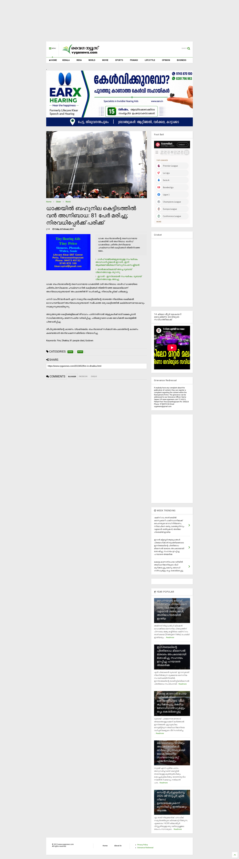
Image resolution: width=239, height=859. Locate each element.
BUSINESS (181, 60)
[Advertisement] (119, 22)
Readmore (170, 637)
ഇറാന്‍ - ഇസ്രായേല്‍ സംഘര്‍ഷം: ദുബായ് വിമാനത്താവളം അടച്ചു (118, 278)
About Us (118, 846)
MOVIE (105, 60)
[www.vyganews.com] (81, 55)
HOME (54, 60)
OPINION (166, 60)
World (68, 202)
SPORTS (119, 60)
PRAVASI (134, 60)
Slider (58, 202)
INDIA (79, 60)
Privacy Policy (142, 845)
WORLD (92, 60)
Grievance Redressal (145, 848)
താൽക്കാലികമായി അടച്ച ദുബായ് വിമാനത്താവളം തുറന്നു (113, 271)
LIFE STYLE (150, 60)
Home (48, 202)
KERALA (66, 60)
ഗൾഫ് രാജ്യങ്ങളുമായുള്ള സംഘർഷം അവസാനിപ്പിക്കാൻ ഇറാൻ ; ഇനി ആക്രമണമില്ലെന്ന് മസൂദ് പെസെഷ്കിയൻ (117, 262)
